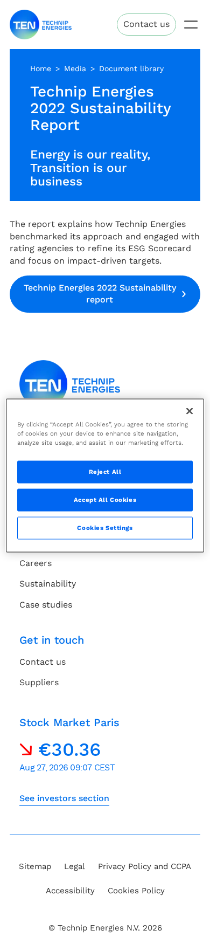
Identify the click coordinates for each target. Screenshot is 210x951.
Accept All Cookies (105, 500)
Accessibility (70, 890)
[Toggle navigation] (190, 24)
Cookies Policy (136, 890)
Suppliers (39, 682)
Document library (131, 68)
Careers (35, 563)
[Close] (189, 411)
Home (40, 68)
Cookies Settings (104, 528)
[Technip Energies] (41, 24)
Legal (74, 866)
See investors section (64, 798)
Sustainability (47, 583)
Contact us (146, 24)
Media (75, 68)
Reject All (105, 472)
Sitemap (35, 866)
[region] (105, 475)
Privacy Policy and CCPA (144, 866)
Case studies (45, 604)
